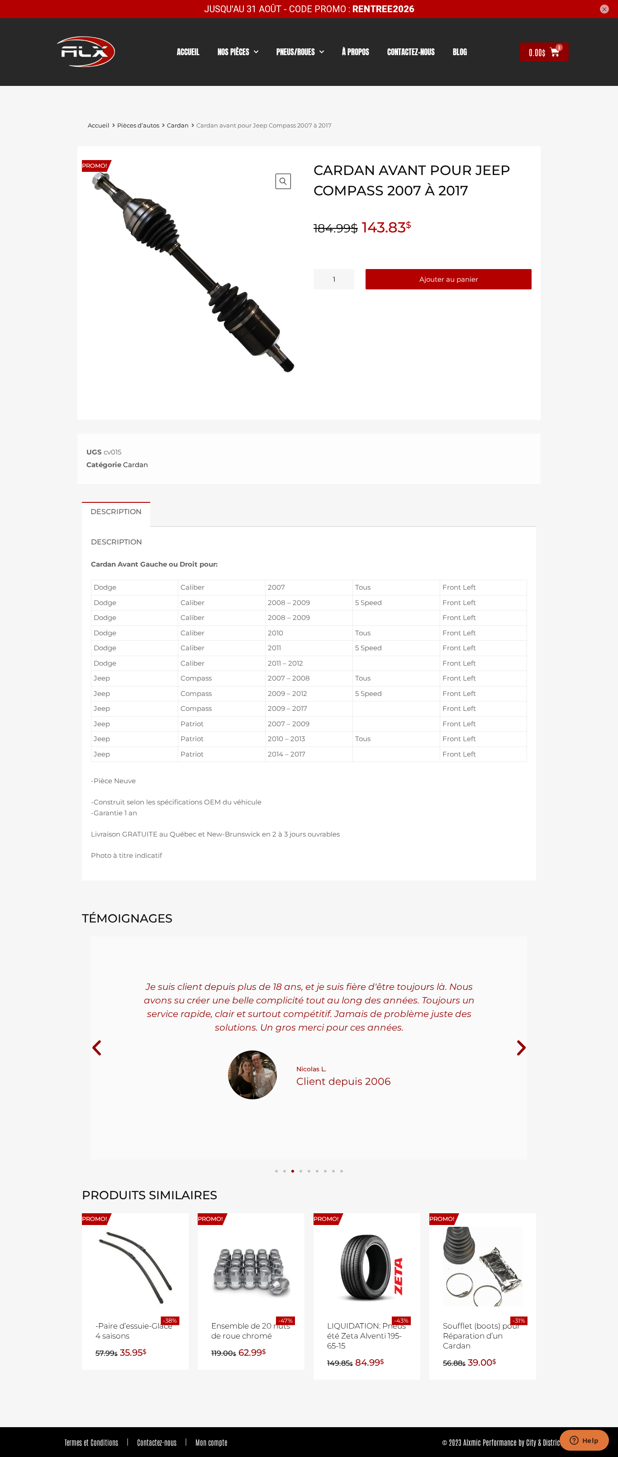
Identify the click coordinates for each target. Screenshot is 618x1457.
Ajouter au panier (448, 279)
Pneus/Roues (295, 52)
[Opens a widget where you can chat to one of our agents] (584, 1441)
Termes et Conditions (91, 1442)
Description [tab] (116, 511)
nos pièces (233, 52)
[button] (283, 181)
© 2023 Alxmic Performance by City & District (502, 1442)
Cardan (178, 125)
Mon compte (211, 1442)
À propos (355, 52)
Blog (460, 52)
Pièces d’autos (138, 125)
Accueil (188, 52)
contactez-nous (411, 52)
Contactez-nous (156, 1442)
